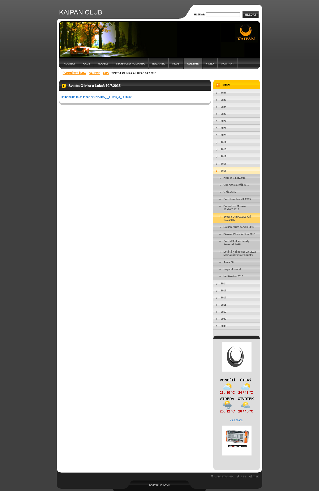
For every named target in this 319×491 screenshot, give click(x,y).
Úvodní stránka (74, 73)
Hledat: (199, 14)
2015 (106, 73)
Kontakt (227, 63)
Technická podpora (130, 63)
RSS (243, 476)
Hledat (250, 14)
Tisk (256, 476)
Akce (86, 63)
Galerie (192, 63)
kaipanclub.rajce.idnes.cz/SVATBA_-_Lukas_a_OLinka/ (96, 97)
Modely (103, 63)
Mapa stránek (224, 476)
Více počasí (236, 420)
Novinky (69, 63)
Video (210, 63)
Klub (176, 63)
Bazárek (158, 63)
